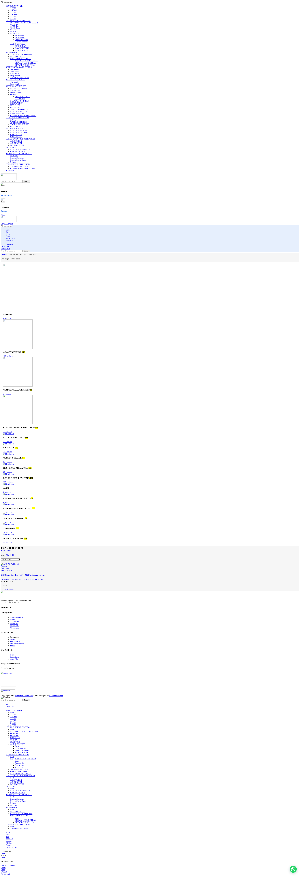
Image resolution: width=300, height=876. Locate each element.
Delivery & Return (17, 643)
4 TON (13, 19)
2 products (7, 394)
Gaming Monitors (21, 42)
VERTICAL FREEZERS (19, 78)
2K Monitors (19, 35)
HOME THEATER (22, 48)
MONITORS (15, 33)
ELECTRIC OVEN (22, 97)
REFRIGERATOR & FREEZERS (23, 759)
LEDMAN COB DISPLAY (25, 63)
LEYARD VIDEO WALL (25, 65)
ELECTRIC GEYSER (18, 133)
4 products (7, 502)
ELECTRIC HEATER (18, 130)
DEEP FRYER (16, 92)
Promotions (14, 657)
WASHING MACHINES (20, 769)
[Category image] (26, 310)
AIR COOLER (16, 141)
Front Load (14, 84)
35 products (7, 543)
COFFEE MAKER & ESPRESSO (23, 116)
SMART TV (15, 29)
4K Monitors (19, 38)
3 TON (13, 16)
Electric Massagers (17, 158)
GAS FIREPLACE (17, 152)
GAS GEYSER (16, 137)
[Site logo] (9, 179)
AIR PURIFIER (16, 143)
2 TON (13, 12)
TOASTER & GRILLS (19, 109)
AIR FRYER (15, 90)
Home (3, 254)
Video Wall (14, 622)
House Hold (14, 626)
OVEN (13, 95)
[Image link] (7, 596)
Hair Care (14, 156)
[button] (293, 869)
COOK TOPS (15, 107)
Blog (12, 655)
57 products (7, 462)
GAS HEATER (16, 135)
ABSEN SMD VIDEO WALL (26, 61)
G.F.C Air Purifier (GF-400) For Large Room (23, 575)
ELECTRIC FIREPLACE (20, 149)
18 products (7, 532)
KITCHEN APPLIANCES (20, 774)
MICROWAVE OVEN (19, 88)
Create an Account (8, 866)
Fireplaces (14, 624)
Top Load (14, 82)
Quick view (5, 568)
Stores (12, 639)
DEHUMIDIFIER (17, 145)
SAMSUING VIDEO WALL (21, 54)
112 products (8, 356)
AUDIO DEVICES (17, 44)
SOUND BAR (20, 46)
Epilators (13, 162)
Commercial (14, 628)
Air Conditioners (16, 617)
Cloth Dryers (15, 126)
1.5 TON (13, 10)
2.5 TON (13, 14)
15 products (7, 452)
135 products (8, 482)
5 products (7, 522)
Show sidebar (6, 550)
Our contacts (15, 641)
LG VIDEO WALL (17, 57)
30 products (7, 472)
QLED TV (14, 27)
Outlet (12, 646)
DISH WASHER (16, 103)
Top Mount (14, 69)
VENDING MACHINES (20, 166)
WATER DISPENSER (18, 122)
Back (12, 712)
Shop (8, 254)
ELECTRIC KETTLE (18, 111)
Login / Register (12, 847)
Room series (14, 73)
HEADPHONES (21, 50)
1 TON (13, 8)
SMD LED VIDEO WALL (20, 59)
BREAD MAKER (17, 114)
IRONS (13, 120)
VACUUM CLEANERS (19, 124)
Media (12, 619)
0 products (7, 318)
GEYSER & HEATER (19, 771)
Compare (9, 845)
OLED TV (14, 25)
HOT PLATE (15, 105)
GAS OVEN (20, 99)
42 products (7, 442)
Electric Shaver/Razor (18, 160)
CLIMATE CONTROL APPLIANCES (16, 579)
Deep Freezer (15, 76)
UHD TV (14, 31)
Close (3, 853)
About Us (14, 659)
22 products (7, 432)
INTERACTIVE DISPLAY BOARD (24, 23)
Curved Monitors (21, 40)
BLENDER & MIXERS (19, 101)
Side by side (14, 71)
